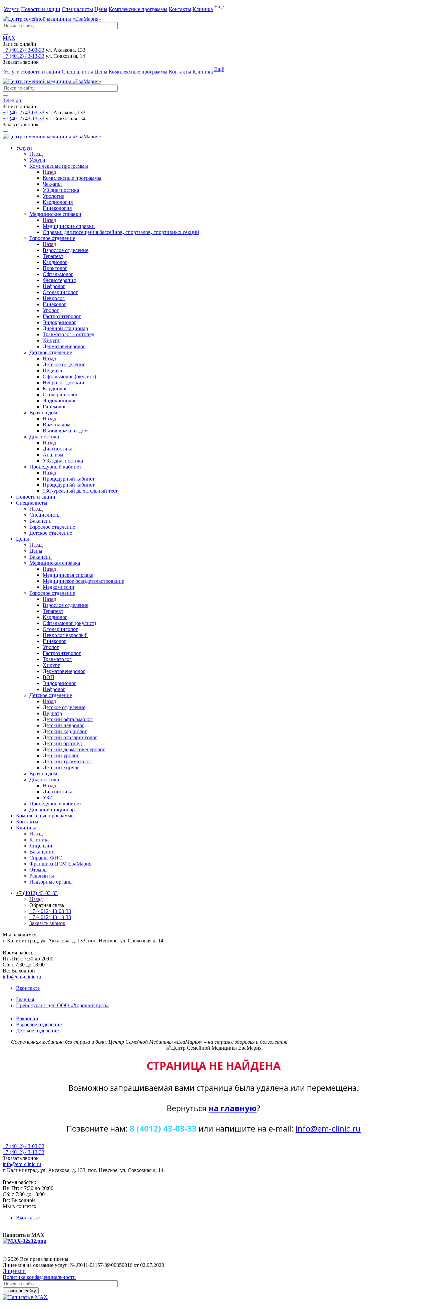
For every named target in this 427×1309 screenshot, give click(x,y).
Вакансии (27, 1018)
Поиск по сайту (20, 1290)
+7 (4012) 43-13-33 (23, 56)
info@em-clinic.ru (22, 976)
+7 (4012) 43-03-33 (23, 50)
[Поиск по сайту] (5, 34)
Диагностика (57, 448)
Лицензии (14, 1271)
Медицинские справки (69, 226)
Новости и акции (40, 9)
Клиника (202, 9)
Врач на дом (56, 424)
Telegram (12, 100)
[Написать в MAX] (25, 1297)
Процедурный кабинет (69, 479)
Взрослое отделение (65, 250)
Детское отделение (64, 364)
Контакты (180, 9)
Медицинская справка (68, 575)
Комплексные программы (138, 9)
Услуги (12, 9)
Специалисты (77, 9)
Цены (100, 9)
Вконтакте (28, 988)
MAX (9, 38)
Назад (36, 154)
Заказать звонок (47, 923)
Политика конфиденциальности (39, 1277)
